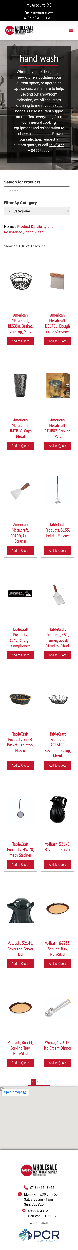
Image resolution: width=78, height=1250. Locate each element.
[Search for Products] (37, 190)
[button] (71, 30)
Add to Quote (20, 341)
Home (9, 226)
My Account (36, 5)
